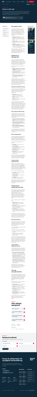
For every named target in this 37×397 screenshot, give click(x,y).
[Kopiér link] (23, 331)
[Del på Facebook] (14, 331)
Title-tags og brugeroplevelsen (5, 34)
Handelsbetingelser (22, 392)
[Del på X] (12, 331)
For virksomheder (8, 1)
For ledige (14, 1)
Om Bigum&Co (22, 1)
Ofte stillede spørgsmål (5, 36)
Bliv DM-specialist (30, 377)
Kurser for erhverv (30, 375)
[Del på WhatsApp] (19, 331)
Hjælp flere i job (30, 381)
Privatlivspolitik (26, 392)
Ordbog (5, 4)
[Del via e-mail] (21, 331)
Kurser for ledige (30, 373)
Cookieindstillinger (32, 392)
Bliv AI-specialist (30, 379)
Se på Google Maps (4, 383)
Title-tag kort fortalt (5, 28)
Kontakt (28, 383)
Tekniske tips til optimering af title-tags (5, 32)
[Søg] (27, 2)
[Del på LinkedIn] (16, 331)
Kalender (18, 1)
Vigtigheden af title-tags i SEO (5, 30)
